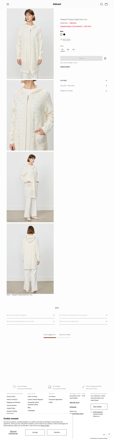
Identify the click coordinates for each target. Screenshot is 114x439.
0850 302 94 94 (74, 402)
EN (104, 434)
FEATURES (63, 80)
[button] (101, 4)
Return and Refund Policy (14, 393)
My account (31, 393)
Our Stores (52, 396)
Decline (57, 432)
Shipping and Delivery (13, 402)
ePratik (105, 438)
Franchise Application (55, 399)
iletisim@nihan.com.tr (76, 413)
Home (8, 295)
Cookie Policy (11, 408)
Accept (35, 432)
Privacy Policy (45, 425)
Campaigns (31, 410)
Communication (12, 405)
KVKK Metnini (98, 412)
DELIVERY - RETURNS (67, 85)
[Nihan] (57, 4)
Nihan (95, 438)
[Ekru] (61, 34)
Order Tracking (32, 396)
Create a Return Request (35, 399)
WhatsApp (73, 407)
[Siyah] (64, 34)
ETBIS (51, 402)
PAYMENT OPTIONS (66, 91)
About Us (51, 393)
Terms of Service (12, 399)
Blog (29, 407)
